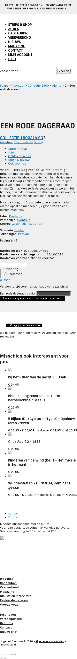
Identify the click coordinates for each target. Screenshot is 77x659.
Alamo (56, 85)
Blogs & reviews (19, 160)
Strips (4, 85)
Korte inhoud (17, 149)
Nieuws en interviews (15, 596)
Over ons (6, 623)
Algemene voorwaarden (50, 641)
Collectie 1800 (38, 85)
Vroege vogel (9, 604)
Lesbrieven (8, 614)
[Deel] (9, 654)
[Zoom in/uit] (1, 654)
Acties (13, 29)
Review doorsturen (14, 600)
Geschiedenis (23, 142)
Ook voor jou (17, 163)
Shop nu (62, 8)
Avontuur (18, 85)
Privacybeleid (8, 644)
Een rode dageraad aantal (18, 293)
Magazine (16, 46)
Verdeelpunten (11, 619)
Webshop (7, 579)
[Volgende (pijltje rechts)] (5, 658)
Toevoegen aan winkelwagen (32, 298)
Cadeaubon (18, 33)
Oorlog (39, 142)
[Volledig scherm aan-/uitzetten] (5, 654)
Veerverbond (19, 37)
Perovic (23, 234)
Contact (15, 50)
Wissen (5, 280)
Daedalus (15, 216)
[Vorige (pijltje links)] (1, 658)
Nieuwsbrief (8, 632)
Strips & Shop (20, 25)
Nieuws (14, 42)
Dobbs (19, 230)
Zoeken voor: (9, 71)
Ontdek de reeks (19, 156)
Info (11, 152)
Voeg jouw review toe (25, 325)
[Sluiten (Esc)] (14, 654)
